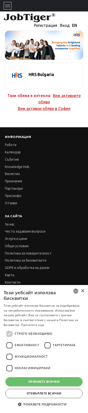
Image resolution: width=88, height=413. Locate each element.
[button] (44, 404)
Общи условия (17, 246)
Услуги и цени (16, 239)
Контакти (12, 282)
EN (74, 25)
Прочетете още (32, 325)
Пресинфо (13, 196)
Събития (12, 159)
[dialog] (44, 349)
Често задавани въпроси (25, 231)
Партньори (14, 188)
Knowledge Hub (17, 167)
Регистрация (45, 25)
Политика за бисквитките (25, 260)
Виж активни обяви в (44, 108)
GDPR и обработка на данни (27, 268)
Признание (13, 181)
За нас (10, 224)
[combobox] (75, 291)
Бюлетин (12, 174)
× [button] (82, 291)
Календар (13, 152)
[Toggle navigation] (7, 6)
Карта (9, 275)
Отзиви (11, 203)
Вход (65, 25)
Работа (10, 145)
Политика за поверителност (28, 253)
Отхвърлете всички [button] (44, 393)
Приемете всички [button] (44, 382)
